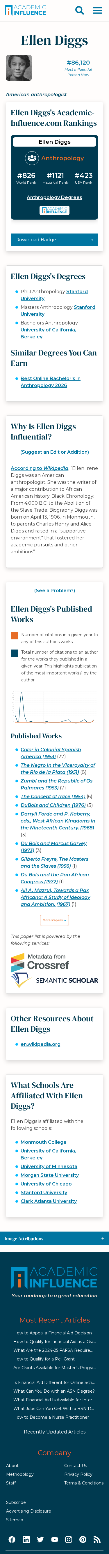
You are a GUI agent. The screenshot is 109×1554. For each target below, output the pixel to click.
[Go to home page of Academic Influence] (26, 10)
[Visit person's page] (54, 210)
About (12, 1465)
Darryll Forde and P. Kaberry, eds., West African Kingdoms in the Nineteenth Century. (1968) (58, 821)
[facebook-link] (12, 1539)
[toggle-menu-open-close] (97, 10)
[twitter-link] (40, 1539)
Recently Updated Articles (54, 1432)
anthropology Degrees (54, 197)
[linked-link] (26, 1539)
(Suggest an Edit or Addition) (54, 452)
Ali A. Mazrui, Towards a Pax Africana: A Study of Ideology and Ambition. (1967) (55, 897)
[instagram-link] (68, 1539)
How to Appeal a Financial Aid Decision (52, 1333)
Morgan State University (50, 1175)
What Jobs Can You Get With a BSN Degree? (59, 1408)
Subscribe (16, 1502)
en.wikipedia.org (40, 1044)
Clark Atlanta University (49, 1201)
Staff (11, 1483)
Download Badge (35, 239)
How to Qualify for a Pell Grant (44, 1359)
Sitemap (14, 1519)
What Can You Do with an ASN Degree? (54, 1391)
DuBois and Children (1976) (53, 805)
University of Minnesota (49, 1166)
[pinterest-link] (83, 1539)
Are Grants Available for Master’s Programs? (57, 1367)
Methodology (20, 1474)
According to (39, 468)
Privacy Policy (78, 1474)
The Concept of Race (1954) (53, 796)
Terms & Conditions (83, 1483)
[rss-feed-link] (97, 1539)
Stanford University (44, 1192)
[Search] (79, 10)
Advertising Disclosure (28, 1511)
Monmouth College (44, 1142)
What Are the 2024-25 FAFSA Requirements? (59, 1350)
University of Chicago (46, 1184)
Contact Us (75, 1465)
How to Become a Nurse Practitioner (51, 1417)
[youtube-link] (54, 1539)
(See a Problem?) (54, 590)
